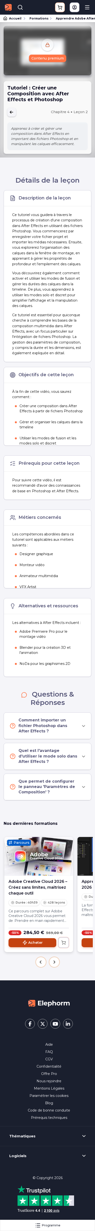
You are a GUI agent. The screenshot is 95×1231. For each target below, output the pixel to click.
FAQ (49, 1052)
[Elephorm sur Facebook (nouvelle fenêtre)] (30, 1024)
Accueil (15, 18)
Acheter (35, 942)
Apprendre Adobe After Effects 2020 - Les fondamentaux (73, 18)
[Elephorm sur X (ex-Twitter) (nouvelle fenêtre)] (43, 1024)
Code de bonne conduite (49, 1110)
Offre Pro (49, 1074)
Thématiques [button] (22, 1136)
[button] (41, 962)
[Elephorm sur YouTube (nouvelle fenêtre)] (55, 1024)
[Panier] (60, 7)
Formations (38, 18)
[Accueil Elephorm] (49, 1003)
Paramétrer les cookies (48, 1095)
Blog (49, 1103)
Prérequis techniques (49, 1117)
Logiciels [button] (18, 1156)
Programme (51, 1225)
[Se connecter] (74, 7)
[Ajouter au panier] (63, 942)
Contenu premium (47, 58)
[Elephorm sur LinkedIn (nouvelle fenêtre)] (68, 1024)
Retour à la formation (11, 112)
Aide (49, 1044)
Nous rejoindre (49, 1081)
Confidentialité (49, 1066)
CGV (49, 1059)
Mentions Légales (49, 1088)
